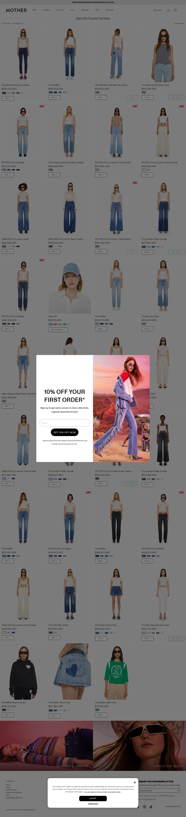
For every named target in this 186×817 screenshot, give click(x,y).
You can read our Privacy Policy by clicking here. (102, 792)
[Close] (135, 782)
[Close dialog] (144, 360)
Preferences (93, 803)
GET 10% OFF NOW (65, 432)
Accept (93, 798)
